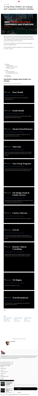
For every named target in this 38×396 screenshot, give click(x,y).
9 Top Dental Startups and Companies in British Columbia (28, 318)
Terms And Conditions (4, 371)
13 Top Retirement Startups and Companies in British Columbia (18, 318)
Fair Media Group (26, 394)
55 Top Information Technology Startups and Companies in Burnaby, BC (9, 383)
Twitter (14, 95)
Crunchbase (13, 83)
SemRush (19, 83)
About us (2, 366)
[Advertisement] (19, 57)
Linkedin (22, 95)
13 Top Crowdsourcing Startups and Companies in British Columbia (9, 390)
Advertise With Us (3, 368)
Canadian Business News (4, 376)
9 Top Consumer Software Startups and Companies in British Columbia (8, 318)
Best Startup (12, 341)
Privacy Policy (3, 373)
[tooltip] (13, 339)
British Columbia (6, 4)
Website (11, 95)
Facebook (18, 95)
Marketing (2, 379)
